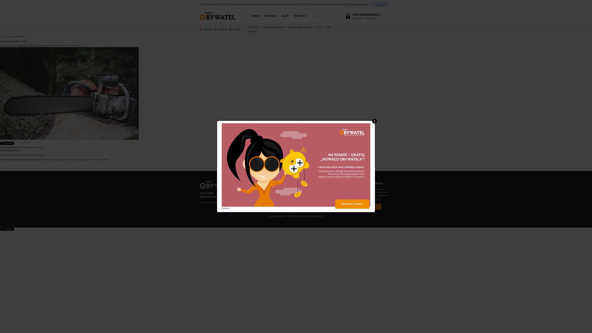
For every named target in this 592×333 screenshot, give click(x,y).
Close (374, 121)
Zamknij (225, 208)
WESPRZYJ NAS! (352, 204)
